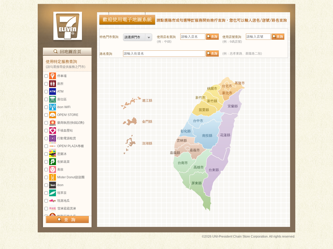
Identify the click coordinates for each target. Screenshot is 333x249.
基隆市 (240, 83)
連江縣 (147, 100)
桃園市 (212, 88)
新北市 (227, 93)
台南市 (183, 163)
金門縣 (147, 121)
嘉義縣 (175, 153)
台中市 (198, 121)
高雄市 (199, 167)
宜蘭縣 (233, 106)
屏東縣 (196, 183)
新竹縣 (212, 101)
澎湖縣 (147, 143)
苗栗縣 (204, 110)
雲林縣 (182, 140)
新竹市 (200, 98)
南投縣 (207, 135)
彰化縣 (186, 131)
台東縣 (214, 170)
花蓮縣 (225, 135)
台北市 (227, 86)
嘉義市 (195, 150)
